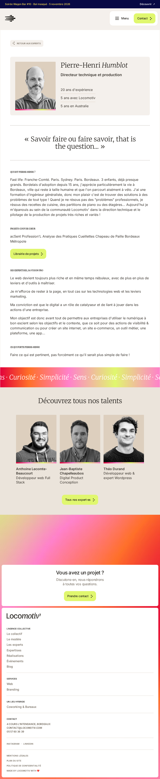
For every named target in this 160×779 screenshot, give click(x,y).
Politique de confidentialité (24, 765)
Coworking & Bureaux (21, 707)
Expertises (14, 650)
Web (10, 684)
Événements (15, 661)
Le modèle (14, 639)
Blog (10, 666)
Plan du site (14, 760)
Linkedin (28, 744)
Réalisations (15, 655)
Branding (13, 689)
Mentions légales (17, 755)
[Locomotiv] (10, 18)
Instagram (13, 744)
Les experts (15, 644)
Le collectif (14, 634)
